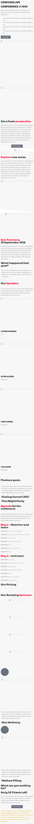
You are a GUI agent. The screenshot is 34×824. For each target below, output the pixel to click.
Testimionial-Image (25, 819)
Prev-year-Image (6, 817)
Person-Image (21, 813)
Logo (23, 815)
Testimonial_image (14, 819)
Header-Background (7, 811)
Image (7, 813)
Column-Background (17, 817)
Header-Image (17, 811)
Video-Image (29, 815)
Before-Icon (4, 821)
